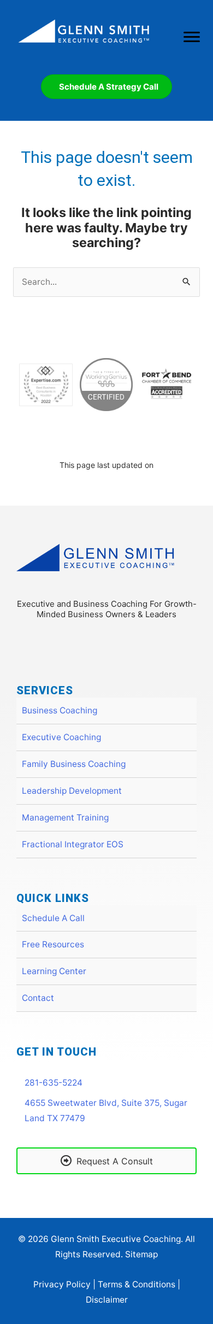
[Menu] (191, 37)
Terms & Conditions (136, 1284)
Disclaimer (107, 1299)
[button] (93, 642)
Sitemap (141, 1254)
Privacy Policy (62, 1284)
